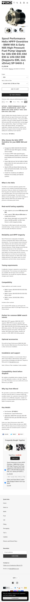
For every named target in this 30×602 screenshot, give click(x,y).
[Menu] (27, 2)
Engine (3, 74)
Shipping (11, 68)
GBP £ (14, 578)
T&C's (4, 532)
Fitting (4, 524)
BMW (4, 511)
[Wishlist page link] (14, 2)
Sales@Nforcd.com (14, 568)
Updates (5, 537)
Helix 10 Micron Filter (7, 80)
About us (5, 507)
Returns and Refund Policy (10, 541)
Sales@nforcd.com (14, 362)
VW (4, 520)
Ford (4, 515)
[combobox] (17, 477)
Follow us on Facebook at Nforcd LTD (12, 565)
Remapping (6, 528)
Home (4, 503)
